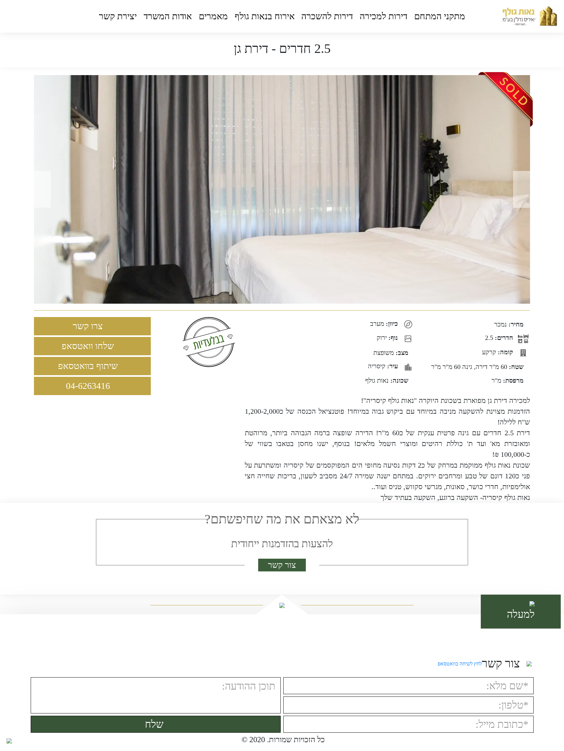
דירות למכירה (383, 16)
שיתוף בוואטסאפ (89, 366)
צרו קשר (89, 326)
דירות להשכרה (327, 16)
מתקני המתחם (439, 16)
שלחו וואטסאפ (89, 346)
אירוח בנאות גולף (265, 16)
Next (524, 189)
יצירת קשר (118, 16)
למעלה (521, 614)
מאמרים (213, 16)
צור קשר (282, 565)
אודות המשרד (168, 16)
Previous (40, 189)
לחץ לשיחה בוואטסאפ (460, 663)
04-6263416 (89, 386)
